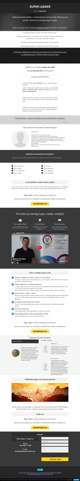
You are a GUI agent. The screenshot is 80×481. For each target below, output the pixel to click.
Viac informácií (69, 479)
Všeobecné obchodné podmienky (31, 475)
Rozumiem (76, 479)
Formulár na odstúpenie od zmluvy (40, 477)
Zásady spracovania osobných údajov (48, 456)
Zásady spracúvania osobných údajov (48, 475)
